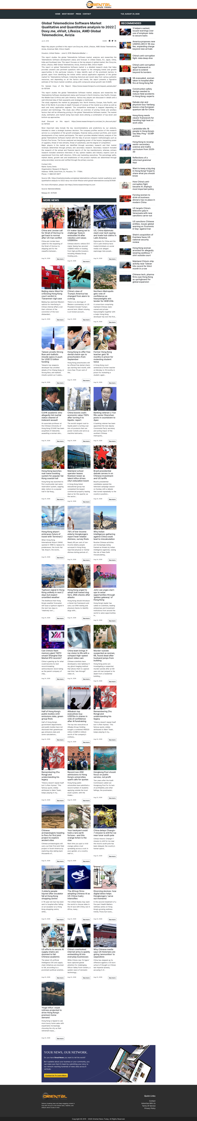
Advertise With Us (148, 1103)
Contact (152, 1101)
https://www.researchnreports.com (81, 185)
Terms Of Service (148, 1106)
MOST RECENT (68, 14)
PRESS (78, 14)
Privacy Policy (149, 1108)
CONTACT (87, 14)
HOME (57, 14)
